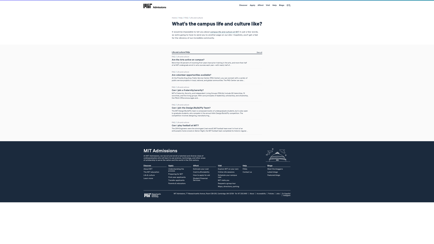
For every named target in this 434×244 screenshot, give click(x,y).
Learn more (148, 178)
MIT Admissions (160, 150)
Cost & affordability (201, 172)
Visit (220, 166)
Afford (196, 166)
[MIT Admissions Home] (155, 5)
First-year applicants (177, 177)
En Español (286, 194)
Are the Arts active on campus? (188, 59)
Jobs (278, 194)
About (252, 194)
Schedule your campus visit (227, 176)
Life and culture (196, 18)
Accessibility (261, 194)
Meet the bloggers (275, 169)
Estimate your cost (201, 169)
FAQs (245, 169)
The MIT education (151, 172)
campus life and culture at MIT (224, 32)
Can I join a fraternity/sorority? (188, 90)
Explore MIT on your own (228, 169)
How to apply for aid (201, 175)
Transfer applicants (176, 180)
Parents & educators (176, 183)
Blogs (269, 166)
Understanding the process (176, 170)
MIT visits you (223, 180)
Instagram (286, 195)
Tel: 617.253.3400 (241, 194)
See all (259, 52)
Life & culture (149, 175)
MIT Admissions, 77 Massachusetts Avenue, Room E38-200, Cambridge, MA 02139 (204, 194)
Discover (147, 166)
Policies (271, 194)
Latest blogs (272, 172)
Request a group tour (227, 183)
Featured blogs (273, 175)
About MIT (148, 169)
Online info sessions (226, 172)
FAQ (186, 18)
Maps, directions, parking (228, 186)
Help (181, 18)
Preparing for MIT (175, 174)
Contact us (247, 172)
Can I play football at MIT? (185, 125)
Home (174, 18)
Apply (170, 166)
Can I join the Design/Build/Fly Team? (191, 108)
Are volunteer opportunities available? (191, 75)
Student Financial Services (200, 179)
